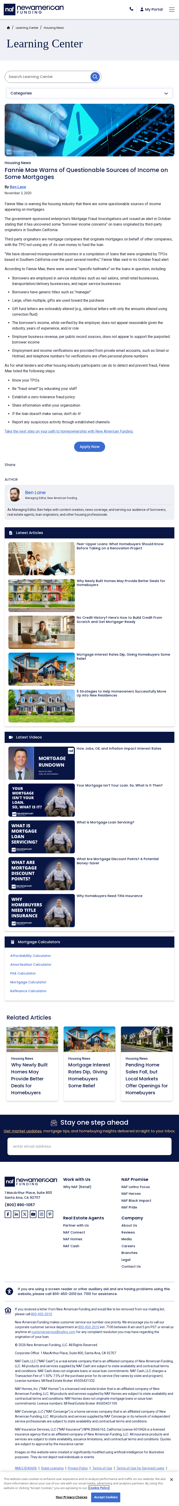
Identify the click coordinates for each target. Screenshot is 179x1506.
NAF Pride (129, 1207)
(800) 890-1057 (20, 1205)
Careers (128, 1246)
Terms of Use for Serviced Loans (140, 1468)
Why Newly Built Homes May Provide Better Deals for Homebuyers (29, 1079)
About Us (129, 1226)
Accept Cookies (105, 1497)
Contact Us (131, 1267)
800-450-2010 (64, 1294)
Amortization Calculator (31, 964)
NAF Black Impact (136, 1201)
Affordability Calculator (30, 955)
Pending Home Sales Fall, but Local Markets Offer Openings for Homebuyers (147, 1079)
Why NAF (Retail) (77, 1187)
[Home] (34, 9)
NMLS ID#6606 (26, 1468)
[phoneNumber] (131, 9)
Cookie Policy (99, 1488)
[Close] (171, 1479)
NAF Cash (71, 1246)
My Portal (153, 9)
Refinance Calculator (28, 991)
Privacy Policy (78, 1468)
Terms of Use (102, 1468)
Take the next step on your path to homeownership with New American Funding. (69, 431)
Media (126, 1239)
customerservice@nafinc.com (53, 1332)
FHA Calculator (23, 973)
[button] (89, 93)
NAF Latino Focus (135, 1187)
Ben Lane (18, 187)
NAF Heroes (131, 1194)
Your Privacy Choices (71, 1497)
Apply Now (90, 446)
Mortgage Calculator (28, 982)
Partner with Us (76, 1226)
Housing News (54, 28)
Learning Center (27, 28)
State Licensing (52, 1468)
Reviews (128, 1233)
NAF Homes (72, 1239)
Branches (129, 1253)
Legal (126, 1260)
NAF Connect (74, 1233)
